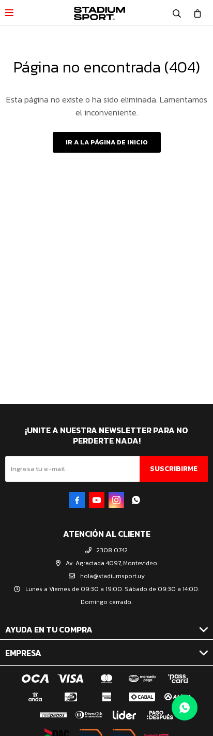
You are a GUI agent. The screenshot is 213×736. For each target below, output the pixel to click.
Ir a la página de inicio (107, 142)
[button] (176, 13)
